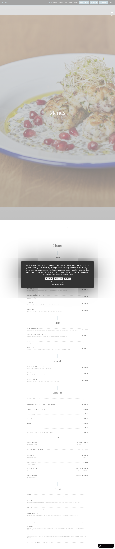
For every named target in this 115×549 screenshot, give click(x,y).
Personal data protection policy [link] (58, 281)
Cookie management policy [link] (58, 284)
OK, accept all (49, 278)
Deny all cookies (58, 278)
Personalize (67, 278)
